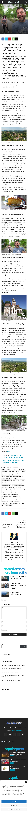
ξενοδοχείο (4, 482)
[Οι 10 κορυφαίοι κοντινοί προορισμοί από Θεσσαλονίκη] (5, 761)
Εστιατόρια (14, 478)
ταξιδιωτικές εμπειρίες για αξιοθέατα (10, 494)
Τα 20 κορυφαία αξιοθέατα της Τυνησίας (11, 668)
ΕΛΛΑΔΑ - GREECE (8, 5)
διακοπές (4, 473)
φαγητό (23, 503)
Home (2, 5)
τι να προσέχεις (13, 503)
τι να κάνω (17, 501)
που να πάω (11, 487)
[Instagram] (12, 560)
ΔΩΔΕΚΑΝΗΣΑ (4, 580)
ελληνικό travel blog (6, 478)
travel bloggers (21, 469)
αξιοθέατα (18, 471)
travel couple (5, 471)
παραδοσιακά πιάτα (6, 485)
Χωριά (10, 505)
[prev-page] (2, 600)
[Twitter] (6, 39)
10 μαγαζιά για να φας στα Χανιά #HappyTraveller (13, 665)
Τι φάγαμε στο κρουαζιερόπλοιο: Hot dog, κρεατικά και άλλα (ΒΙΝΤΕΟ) (13, 676)
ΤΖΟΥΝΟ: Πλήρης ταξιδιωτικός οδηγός (10, 680)
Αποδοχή (14, 801)
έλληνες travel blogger (7, 476)
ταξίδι (9, 490)
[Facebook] (2, 39)
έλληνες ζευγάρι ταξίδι (18, 476)
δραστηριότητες (5, 474)
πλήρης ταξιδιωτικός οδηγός (18, 485)
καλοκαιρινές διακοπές (7, 480)
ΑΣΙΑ (3, 587)
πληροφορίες (5, 487)
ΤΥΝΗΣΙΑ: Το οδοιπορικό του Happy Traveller (12, 672)
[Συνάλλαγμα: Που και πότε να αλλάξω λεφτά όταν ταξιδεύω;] (5, 768)
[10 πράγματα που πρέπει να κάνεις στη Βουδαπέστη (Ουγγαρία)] (5, 754)
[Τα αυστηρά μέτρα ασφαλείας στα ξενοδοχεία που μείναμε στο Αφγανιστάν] (5, 585)
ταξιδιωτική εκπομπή (6, 496)
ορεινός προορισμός (6, 483)
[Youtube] (22, 734)
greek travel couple (6, 469)
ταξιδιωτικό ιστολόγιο (6, 498)
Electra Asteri (14, 542)
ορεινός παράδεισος (13, 482)
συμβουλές (4, 490)
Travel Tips (13, 770)
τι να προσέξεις (5, 503)
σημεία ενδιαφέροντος (20, 489)
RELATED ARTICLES (14, 569)
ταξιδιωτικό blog (16, 496)
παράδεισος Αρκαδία (16, 483)
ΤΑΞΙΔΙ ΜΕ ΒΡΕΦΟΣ (16, 490)
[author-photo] (14, 540)
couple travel (15, 467)
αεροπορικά (11, 471)
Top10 (12, 755)
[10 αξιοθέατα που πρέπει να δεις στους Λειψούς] (5, 578)
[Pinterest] (9, 39)
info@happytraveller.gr (16, 730)
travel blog (14, 469)
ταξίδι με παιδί (13, 492)
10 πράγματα (8, 467)
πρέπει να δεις (19, 487)
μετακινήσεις (16, 480)
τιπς (19, 503)
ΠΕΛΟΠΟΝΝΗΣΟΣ (22, 29)
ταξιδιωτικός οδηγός (6, 499)
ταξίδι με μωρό (5, 492)
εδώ (8, 451)
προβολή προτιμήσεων (14, 809)
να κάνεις (22, 480)
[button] (26, 782)
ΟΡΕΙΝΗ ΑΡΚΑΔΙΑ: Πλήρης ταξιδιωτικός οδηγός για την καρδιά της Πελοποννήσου (21, 525)
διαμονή (9, 473)
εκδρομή (17, 474)
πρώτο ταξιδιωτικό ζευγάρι (8, 489)
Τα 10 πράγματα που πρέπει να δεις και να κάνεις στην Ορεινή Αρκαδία (6, 525)
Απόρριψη (14, 805)
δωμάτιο (12, 474)
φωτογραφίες (5, 505)
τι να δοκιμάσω (5, 501)
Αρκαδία (23, 471)
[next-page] (5, 600)
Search (3, 644)
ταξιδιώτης (20, 492)
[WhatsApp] (13, 39)
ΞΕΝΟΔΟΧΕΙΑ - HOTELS (14, 29)
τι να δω (12, 501)
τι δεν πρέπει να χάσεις (17, 499)
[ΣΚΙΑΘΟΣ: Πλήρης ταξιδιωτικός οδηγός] (5, 594)
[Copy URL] (16, 39)
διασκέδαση (15, 473)
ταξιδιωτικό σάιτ (16, 498)
